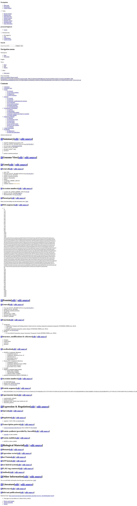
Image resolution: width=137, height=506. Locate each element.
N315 (10, 78)
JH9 (6, 80)
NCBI (27, 191)
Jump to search (14, 77)
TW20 (65, 80)
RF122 (52, 80)
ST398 (55, 80)
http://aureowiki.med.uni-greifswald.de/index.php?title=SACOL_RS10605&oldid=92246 (31, 495)
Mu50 (48, 80)
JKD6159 (14, 80)
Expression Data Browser (12, 427)
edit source (26, 138)
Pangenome (4, 78)
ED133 (63, 78)
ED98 (66, 78)
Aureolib (6, 434)
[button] (1, 10)
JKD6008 (9, 80)
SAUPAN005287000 (17, 146)
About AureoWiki (8, 502)
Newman (20, 78)
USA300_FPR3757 (28, 78)
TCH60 (62, 80)
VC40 (79, 80)
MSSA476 (39, 80)
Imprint (5, 504)
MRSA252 (27, 80)
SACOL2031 (29, 144)
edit (16, 138)
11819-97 (49, 78)
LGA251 (19, 80)
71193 (55, 78)
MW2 (43, 80)
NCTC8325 (15, 78)
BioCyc (20, 193)
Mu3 (46, 80)
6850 (52, 78)
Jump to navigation (5, 77)
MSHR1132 (33, 80)
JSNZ (34, 78)
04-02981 (38, 78)
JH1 (4, 80)
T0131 (58, 80)
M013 (23, 80)
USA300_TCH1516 (72, 80)
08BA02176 (43, 78)
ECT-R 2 (59, 78)
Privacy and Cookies (9, 501)
